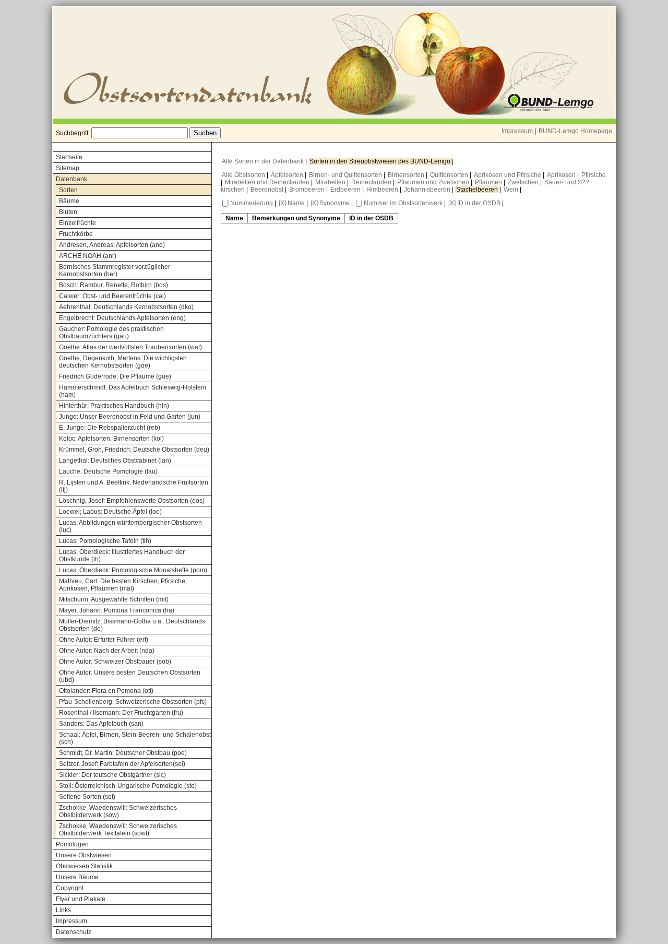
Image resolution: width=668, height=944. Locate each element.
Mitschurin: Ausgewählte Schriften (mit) (114, 599)
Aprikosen (562, 175)
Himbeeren (383, 189)
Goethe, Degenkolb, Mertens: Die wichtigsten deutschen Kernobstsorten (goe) (123, 362)
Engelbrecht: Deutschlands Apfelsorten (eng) (122, 318)
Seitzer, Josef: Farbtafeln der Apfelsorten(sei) (122, 764)
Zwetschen (524, 182)
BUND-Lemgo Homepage (575, 131)
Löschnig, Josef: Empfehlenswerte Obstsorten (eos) (132, 500)
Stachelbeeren (477, 189)
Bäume (69, 201)
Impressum (517, 131)
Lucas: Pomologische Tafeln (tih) (105, 541)
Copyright (70, 888)
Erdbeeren (346, 189)
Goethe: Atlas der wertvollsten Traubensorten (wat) (130, 347)
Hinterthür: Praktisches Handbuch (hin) (114, 405)
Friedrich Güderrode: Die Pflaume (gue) (115, 376)
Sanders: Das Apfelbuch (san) (101, 723)
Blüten (68, 212)
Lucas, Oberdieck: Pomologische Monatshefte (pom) (133, 570)
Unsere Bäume (77, 877)
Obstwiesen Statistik (84, 866)
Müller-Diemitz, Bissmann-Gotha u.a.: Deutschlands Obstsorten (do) (132, 625)
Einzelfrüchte (77, 223)
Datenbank (71, 179)
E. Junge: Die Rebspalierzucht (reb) (109, 427)
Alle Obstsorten (244, 175)
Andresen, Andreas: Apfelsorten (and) (112, 245)
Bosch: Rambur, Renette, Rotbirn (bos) (113, 285)
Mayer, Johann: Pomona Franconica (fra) (116, 610)
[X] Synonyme (330, 203)
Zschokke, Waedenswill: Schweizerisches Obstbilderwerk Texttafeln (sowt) (118, 829)
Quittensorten (450, 175)
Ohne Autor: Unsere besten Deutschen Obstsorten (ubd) (129, 676)
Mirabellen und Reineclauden (268, 182)
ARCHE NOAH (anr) (87, 255)
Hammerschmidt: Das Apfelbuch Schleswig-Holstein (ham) (132, 391)
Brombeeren (307, 189)
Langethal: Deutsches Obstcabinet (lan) (115, 460)
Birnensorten (407, 175)
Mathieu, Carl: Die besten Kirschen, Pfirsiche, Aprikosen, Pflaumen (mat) (123, 584)
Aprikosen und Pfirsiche (508, 175)
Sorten (68, 190)
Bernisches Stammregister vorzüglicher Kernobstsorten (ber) (114, 270)
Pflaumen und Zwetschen (434, 182)
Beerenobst (267, 189)
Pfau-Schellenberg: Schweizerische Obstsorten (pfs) (133, 701)
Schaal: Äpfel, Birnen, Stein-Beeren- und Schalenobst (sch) (135, 738)
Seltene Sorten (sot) (87, 796)
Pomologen (72, 844)
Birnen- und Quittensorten (346, 175)
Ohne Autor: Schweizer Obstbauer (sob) (115, 661)
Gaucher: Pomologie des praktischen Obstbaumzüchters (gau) (111, 332)
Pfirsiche (593, 175)
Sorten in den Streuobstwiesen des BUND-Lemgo (380, 161)
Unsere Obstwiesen (84, 855)
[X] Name (292, 203)
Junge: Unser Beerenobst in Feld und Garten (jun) (129, 416)
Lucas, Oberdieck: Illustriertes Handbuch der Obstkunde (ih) (122, 555)
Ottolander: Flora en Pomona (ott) (106, 690)
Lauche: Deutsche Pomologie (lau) (108, 471)
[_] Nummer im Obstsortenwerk (399, 203)
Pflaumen (489, 182)
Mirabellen (331, 182)
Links (63, 910)
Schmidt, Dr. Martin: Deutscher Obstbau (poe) (123, 753)
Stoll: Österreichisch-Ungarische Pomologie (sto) (128, 785)
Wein (512, 189)
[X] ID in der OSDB (474, 203)
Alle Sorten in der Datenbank (263, 161)
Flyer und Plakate (80, 899)
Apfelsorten (288, 175)
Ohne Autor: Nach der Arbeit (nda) (106, 650)
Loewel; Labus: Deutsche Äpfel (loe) (110, 511)
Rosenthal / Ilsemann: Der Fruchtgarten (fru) (121, 712)
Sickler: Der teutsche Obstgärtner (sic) (112, 774)
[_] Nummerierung (247, 203)
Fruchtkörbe (76, 234)
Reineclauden (372, 182)
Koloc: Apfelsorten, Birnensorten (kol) (111, 438)
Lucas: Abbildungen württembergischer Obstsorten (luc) (130, 526)
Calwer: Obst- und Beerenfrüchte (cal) (112, 296)
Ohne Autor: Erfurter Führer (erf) (103, 639)
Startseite (69, 157)
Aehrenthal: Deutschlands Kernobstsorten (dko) (126, 307)
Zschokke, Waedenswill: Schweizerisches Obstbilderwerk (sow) (118, 811)
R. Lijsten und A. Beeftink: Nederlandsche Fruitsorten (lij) (133, 486)
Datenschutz (73, 932)
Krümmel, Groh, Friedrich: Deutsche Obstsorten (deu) (134, 449)
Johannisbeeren (428, 189)
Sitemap (67, 168)
